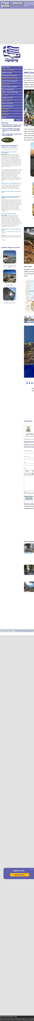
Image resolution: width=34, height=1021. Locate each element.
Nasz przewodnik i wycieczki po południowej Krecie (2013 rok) (12, 125)
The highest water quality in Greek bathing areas (11, 192)
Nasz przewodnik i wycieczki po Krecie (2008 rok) (12, 134)
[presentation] (27, 471)
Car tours (5, 95)
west (28, 319)
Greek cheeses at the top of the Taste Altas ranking (11, 229)
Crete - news (6, 67)
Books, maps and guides (9, 86)
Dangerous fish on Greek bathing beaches (11, 183)
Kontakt (20, 631)
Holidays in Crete (7, 97)
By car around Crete (8, 89)
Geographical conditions (9, 75)
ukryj (32, 869)
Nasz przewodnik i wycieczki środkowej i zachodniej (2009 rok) (11, 130)
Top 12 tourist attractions (9, 81)
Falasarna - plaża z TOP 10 (9, 302)
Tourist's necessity (7, 70)
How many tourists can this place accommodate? (9, 152)
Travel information (7, 106)
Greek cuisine (6, 100)
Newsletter (5, 114)
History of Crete (7, 72)
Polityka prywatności (28, 631)
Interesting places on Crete (10, 78)
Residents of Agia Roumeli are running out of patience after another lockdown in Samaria (11, 197)
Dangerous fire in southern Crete (8, 147)
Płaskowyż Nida (9, 285)
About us (5, 111)
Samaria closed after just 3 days (8, 213)
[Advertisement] (17, 26)
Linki (16, 631)
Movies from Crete (7, 103)
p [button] (25, 492)
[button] (25, 474)
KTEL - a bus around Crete (10, 92)
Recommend (6, 109)
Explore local (6, 84)
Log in (4, 117)
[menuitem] (27, 471)
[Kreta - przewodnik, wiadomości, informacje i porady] (11, 54)
